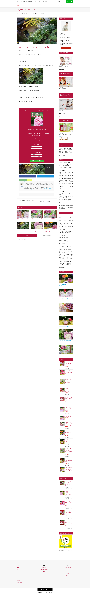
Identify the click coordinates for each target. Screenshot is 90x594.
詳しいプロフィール (66, 48)
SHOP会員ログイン (44, 569)
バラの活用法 (70, 5)
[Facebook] (21, 186)
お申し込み (19, 580)
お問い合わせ (60, 5)
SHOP (41, 5)
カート (70, 1)
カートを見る (43, 571)
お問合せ (66, 575)
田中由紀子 (27, 181)
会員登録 (59, 1)
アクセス (65, 5)
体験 (44, 5)
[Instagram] (22, 186)
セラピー (48, 5)
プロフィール (54, 5)
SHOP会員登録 (43, 567)
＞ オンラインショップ (45, 589)
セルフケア (19, 573)
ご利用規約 (67, 573)
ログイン (63, 1)
